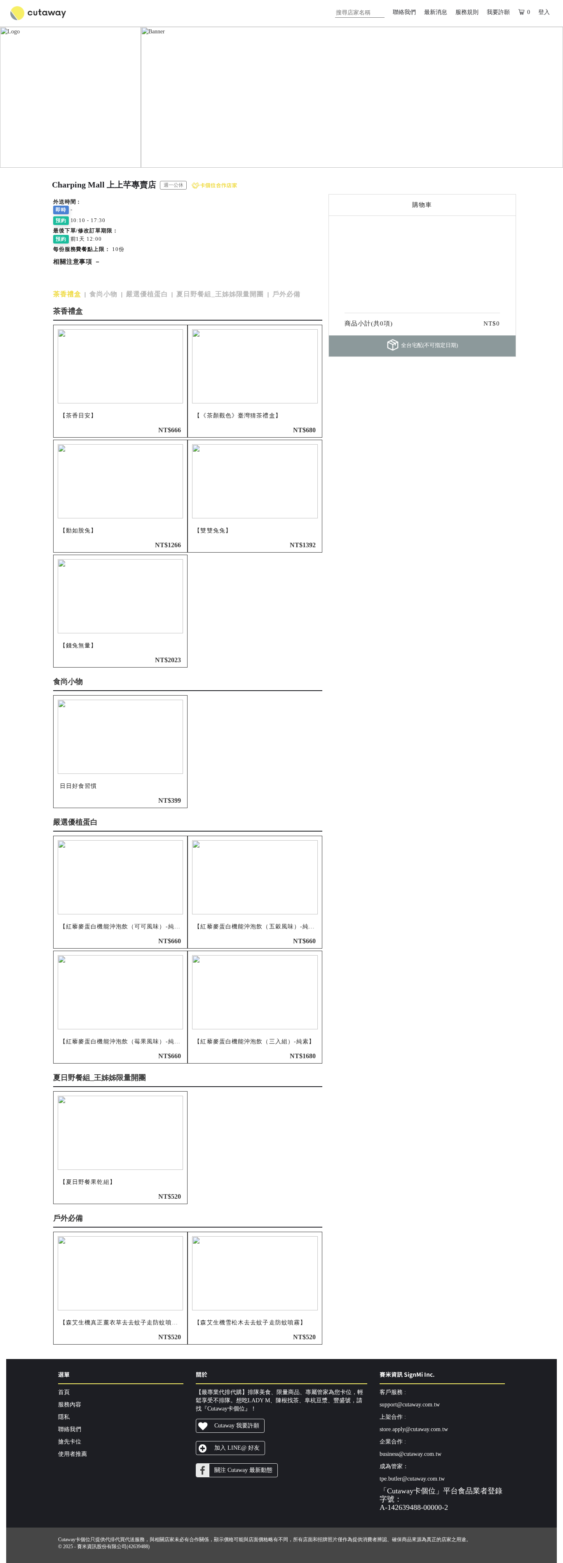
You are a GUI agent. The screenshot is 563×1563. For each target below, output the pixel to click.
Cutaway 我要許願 (236, 1425)
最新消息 (435, 12)
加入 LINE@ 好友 (237, 1448)
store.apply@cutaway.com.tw (414, 1429)
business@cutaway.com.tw (410, 1454)
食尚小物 (103, 294)
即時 (61, 210)
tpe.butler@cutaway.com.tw (412, 1479)
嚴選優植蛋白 (147, 294)
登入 (544, 12)
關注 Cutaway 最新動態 (243, 1470)
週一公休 (173, 185)
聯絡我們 (404, 12)
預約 (61, 220)
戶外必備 (286, 294)
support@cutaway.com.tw (410, 1404)
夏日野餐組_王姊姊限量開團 (220, 294)
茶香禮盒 (67, 294)
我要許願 (498, 12)
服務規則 (467, 12)
